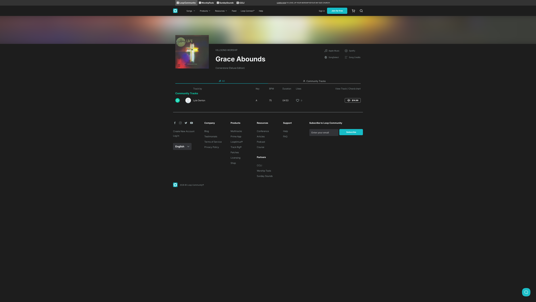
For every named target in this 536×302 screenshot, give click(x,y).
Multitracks (236, 131)
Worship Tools (264, 170)
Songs (189, 11)
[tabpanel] (268, 96)
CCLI (259, 165)
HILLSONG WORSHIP (226, 50)
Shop (233, 163)
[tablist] (268, 81)
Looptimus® (237, 141)
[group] (353, 100)
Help (261, 11)
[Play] (177, 100)
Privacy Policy (211, 147)
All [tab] (223, 81)
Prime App (236, 136)
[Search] (361, 10)
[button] (179, 100)
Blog (206, 131)
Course (260, 147)
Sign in (322, 11)
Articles (261, 136)
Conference (263, 131)
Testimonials (210, 136)
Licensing (235, 157)
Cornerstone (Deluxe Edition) (230, 68)
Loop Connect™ (247, 11)
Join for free (337, 11)
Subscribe (351, 132)
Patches (235, 152)
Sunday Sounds (265, 176)
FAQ (285, 136)
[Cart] (353, 10)
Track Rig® (236, 147)
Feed (234, 11)
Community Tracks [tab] (316, 81)
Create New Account (183, 131)
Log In (176, 135)
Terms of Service (213, 141)
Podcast (261, 141)
